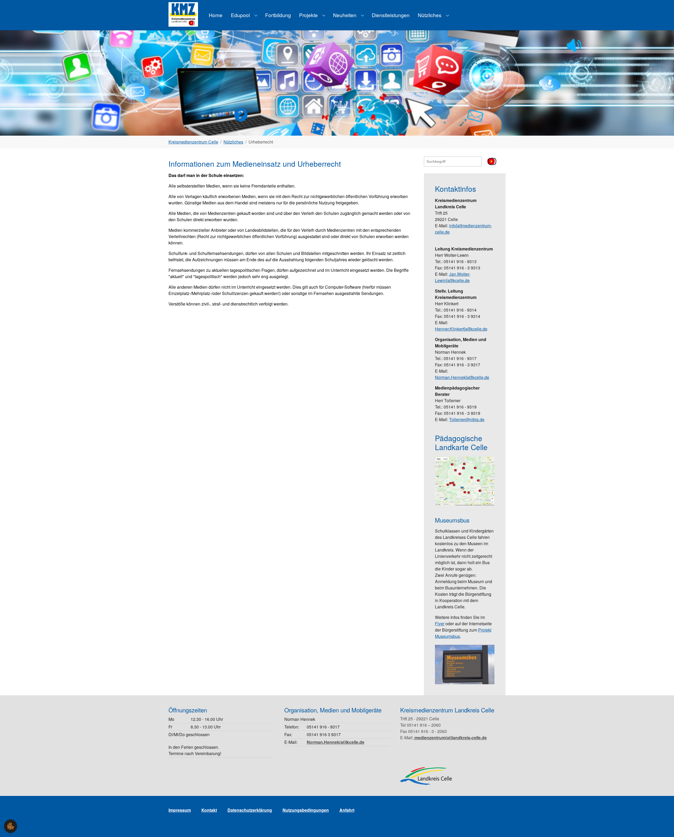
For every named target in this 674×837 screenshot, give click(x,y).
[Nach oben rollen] (662, 825)
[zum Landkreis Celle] (426, 776)
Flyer (439, 624)
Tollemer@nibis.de (466, 419)
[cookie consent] (10, 826)
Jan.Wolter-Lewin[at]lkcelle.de (452, 277)
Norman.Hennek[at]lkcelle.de (462, 377)
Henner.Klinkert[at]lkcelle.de (461, 329)
